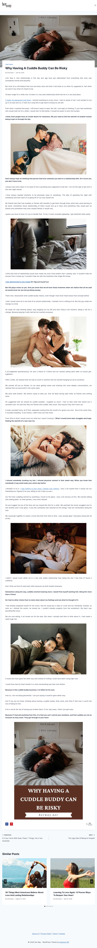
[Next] (91, 881)
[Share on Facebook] (6, 824)
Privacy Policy (46, 934)
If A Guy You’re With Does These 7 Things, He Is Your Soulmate (22, 838)
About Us (35, 934)
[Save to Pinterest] (11, 824)
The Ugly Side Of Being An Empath (81, 836)
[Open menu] (95, 5)
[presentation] (24, 873)
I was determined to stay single (17, 282)
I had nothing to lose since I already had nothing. (39, 489)
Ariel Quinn (10, 72)
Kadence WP (64, 942)
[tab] (44, 906)
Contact (62, 934)
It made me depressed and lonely (18, 100)
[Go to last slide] (5, 881)
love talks (9, 64)
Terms (55, 934)
